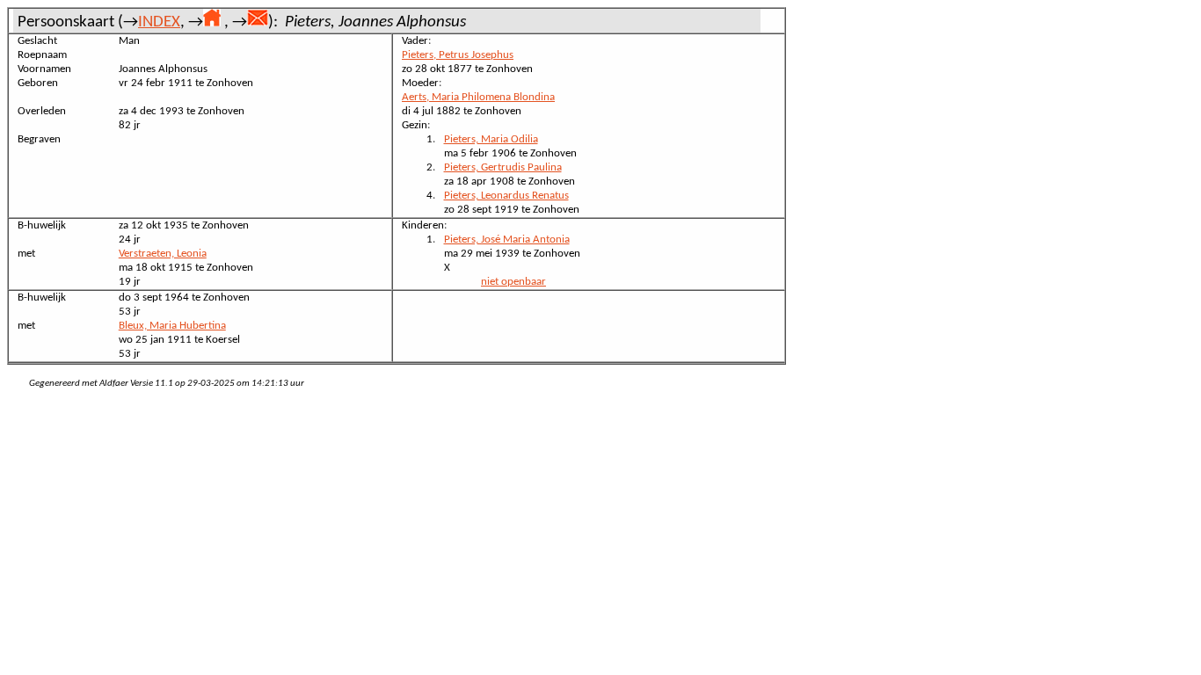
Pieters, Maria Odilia (491, 139)
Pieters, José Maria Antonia (507, 239)
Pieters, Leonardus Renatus (506, 195)
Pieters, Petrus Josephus (457, 55)
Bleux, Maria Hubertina (172, 325)
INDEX (159, 22)
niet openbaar (513, 281)
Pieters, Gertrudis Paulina (503, 167)
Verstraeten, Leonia (163, 253)
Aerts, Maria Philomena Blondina (478, 97)
